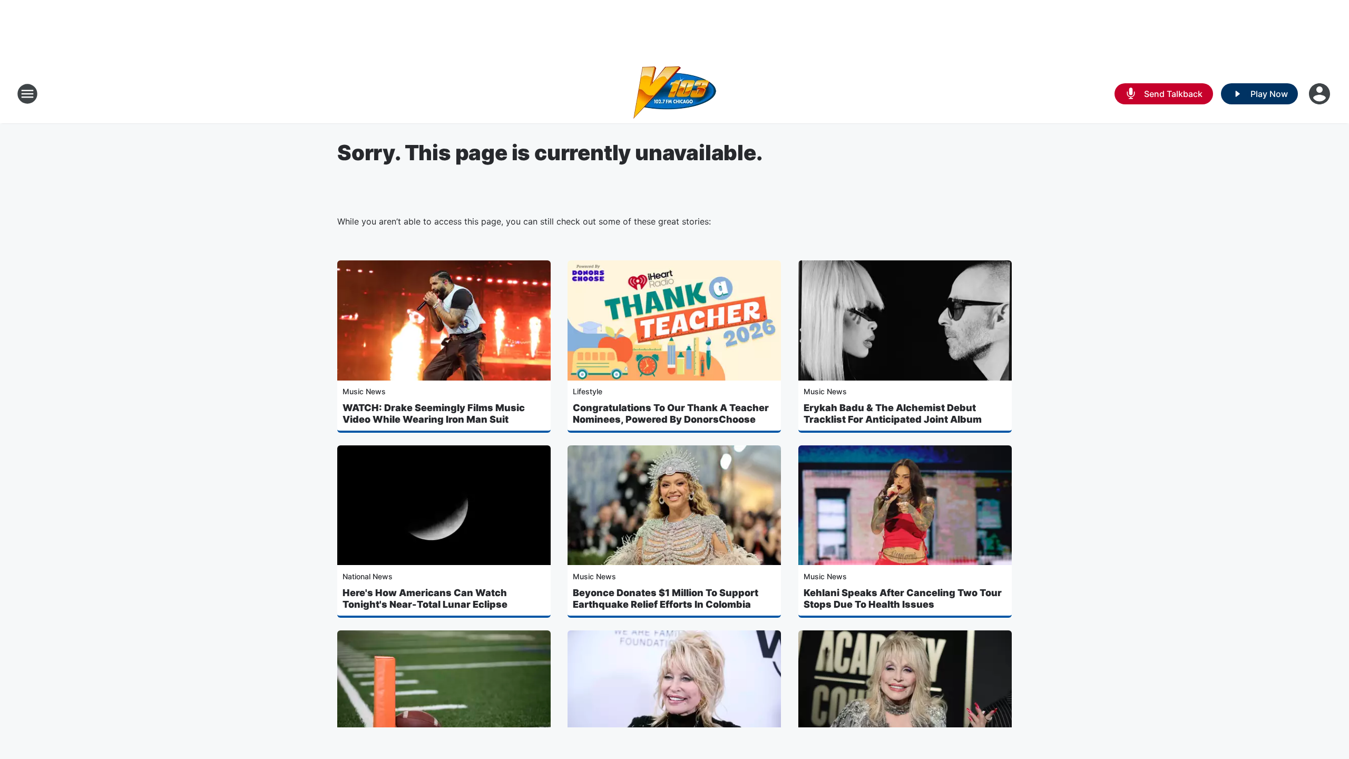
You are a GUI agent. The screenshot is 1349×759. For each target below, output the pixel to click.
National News (368, 576)
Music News (364, 391)
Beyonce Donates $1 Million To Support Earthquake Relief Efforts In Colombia (665, 598)
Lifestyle (587, 391)
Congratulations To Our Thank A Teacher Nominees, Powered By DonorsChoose (671, 413)
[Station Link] (674, 93)
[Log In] (1320, 93)
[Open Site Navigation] (27, 93)
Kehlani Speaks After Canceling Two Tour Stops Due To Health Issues (903, 598)
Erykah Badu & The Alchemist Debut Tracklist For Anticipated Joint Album (893, 413)
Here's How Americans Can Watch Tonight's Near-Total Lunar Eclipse (425, 598)
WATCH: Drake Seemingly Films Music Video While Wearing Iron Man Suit (434, 413)
